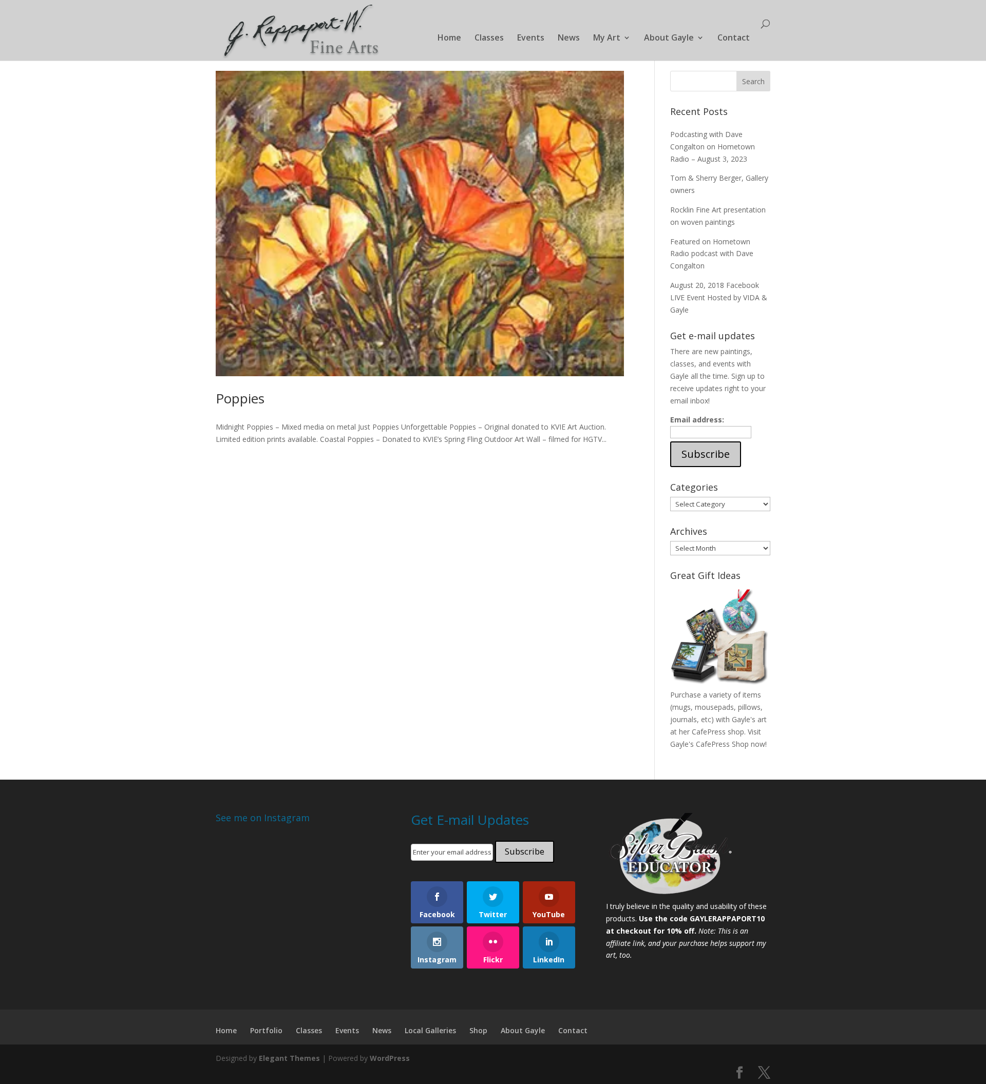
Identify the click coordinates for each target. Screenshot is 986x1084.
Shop (478, 1030)
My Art (606, 38)
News (569, 38)
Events (530, 38)
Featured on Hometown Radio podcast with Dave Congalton (711, 254)
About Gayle (669, 38)
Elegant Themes (289, 1058)
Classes (489, 38)
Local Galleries (430, 1030)
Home (449, 38)
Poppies (240, 398)
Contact (733, 38)
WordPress (390, 1058)
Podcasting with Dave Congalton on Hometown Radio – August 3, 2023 (712, 146)
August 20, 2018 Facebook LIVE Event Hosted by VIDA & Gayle (718, 297)
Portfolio (266, 1030)
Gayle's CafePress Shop (709, 744)
